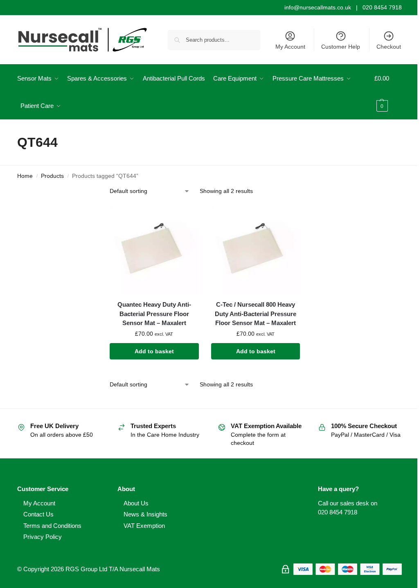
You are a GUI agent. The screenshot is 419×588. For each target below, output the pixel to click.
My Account (290, 46)
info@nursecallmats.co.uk (317, 7)
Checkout (388, 46)
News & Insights (145, 514)
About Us (136, 503)
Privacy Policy (42, 536)
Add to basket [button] (154, 351)
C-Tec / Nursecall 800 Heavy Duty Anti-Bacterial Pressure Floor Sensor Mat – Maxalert (255, 313)
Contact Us (38, 514)
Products (52, 176)
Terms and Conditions (52, 525)
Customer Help (340, 46)
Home (25, 176)
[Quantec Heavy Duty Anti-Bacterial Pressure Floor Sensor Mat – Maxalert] (154, 249)
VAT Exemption (144, 525)
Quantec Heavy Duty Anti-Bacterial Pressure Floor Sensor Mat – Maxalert (154, 313)
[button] (388, 92)
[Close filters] (85, 192)
